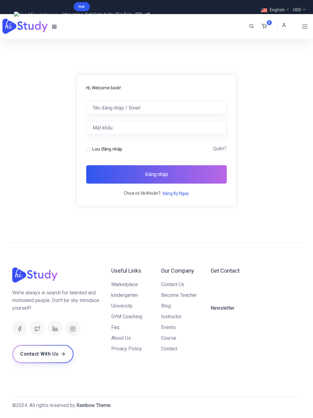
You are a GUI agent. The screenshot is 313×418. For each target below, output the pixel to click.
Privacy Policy (126, 349)
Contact (169, 349)
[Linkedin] (55, 328)
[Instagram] (72, 328)
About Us (121, 338)
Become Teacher (179, 295)
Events (168, 327)
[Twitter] (37, 328)
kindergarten (124, 295)
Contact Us (172, 284)
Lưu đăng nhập (107, 149)
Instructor (171, 316)
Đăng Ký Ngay (176, 193)
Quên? (219, 148)
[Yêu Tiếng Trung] (25, 26)
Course (168, 338)
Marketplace (124, 284)
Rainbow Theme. (94, 405)
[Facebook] (19, 328)
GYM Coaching (126, 316)
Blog (166, 306)
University (122, 306)
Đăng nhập (156, 174)
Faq (115, 327)
